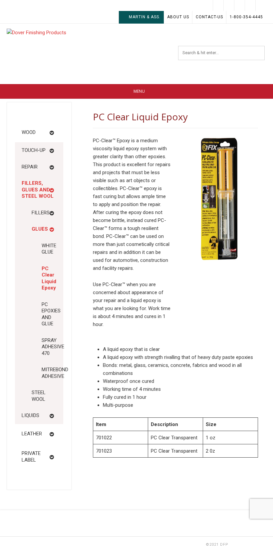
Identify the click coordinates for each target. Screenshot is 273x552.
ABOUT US (178, 17)
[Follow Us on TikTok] (239, 5)
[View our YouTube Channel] (229, 5)
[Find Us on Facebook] (250, 5)
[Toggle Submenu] (51, 133)
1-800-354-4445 (246, 17)
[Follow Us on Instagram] (218, 5)
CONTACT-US (209, 17)
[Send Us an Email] (261, 5)
